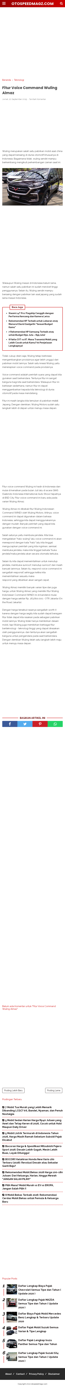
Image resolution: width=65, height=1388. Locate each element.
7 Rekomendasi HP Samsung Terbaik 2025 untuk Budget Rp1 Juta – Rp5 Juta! (31, 333)
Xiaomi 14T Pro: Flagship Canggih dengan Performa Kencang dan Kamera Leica (31, 315)
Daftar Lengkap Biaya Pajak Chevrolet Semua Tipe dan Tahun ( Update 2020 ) (39, 1289)
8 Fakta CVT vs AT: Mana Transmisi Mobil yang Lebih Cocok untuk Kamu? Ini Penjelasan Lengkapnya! (33, 342)
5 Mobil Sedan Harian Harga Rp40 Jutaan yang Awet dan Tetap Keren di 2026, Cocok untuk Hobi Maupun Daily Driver (32, 1123)
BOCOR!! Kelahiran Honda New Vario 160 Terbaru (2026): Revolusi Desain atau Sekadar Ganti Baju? (30, 1163)
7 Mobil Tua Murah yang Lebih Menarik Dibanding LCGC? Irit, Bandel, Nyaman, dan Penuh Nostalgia (32, 1110)
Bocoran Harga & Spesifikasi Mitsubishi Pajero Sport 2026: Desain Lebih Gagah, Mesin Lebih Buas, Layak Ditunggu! (32, 1149)
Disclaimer (54, 1374)
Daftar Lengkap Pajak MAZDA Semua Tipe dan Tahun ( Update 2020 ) (38, 1303)
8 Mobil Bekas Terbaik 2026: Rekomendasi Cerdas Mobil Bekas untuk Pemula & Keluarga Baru (30, 1198)
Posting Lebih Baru (13, 1090)
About (8, 1374)
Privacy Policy (36, 1374)
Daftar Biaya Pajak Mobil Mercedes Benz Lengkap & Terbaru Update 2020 (39, 1317)
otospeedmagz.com (32, 3)
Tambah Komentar (37, 99)
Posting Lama (53, 1090)
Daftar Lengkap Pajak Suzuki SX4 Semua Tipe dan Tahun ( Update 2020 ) (38, 1357)
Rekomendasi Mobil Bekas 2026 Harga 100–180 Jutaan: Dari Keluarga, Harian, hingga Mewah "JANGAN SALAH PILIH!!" (32, 1176)
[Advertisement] (32, 43)
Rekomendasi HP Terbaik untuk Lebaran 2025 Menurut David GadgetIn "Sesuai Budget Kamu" (33, 324)
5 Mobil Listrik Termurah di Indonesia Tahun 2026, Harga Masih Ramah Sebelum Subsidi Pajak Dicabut (32, 1136)
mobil (55, 400)
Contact (20, 1374)
